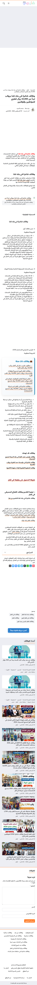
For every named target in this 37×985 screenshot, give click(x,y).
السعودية (13, 669)
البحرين (19, 669)
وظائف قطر (16, 531)
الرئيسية (33, 90)
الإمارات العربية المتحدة (29, 669)
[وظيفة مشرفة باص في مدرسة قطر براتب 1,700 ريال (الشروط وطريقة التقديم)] (18, 807)
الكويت (7, 669)
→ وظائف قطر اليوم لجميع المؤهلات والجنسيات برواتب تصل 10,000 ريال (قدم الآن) (18, 373)
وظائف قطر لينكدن (19, 517)
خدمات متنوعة (31, 702)
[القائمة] (8, 3)
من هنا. (10, 498)
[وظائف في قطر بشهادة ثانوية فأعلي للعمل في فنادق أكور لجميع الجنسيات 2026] (18, 715)
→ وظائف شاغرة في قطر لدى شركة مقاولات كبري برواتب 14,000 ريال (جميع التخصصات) (18, 388)
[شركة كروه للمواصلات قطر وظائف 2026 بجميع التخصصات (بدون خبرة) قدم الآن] (18, 784)
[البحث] (4, 3)
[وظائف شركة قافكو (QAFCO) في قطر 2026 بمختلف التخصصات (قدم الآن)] (18, 738)
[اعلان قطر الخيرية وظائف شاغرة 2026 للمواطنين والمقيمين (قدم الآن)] (18, 829)
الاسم (33, 907)
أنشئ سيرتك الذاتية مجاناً (18, 630)
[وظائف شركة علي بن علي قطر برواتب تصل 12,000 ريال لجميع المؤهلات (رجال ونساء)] (18, 761)
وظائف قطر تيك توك (28, 520)
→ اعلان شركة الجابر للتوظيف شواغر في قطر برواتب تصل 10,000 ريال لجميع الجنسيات (18, 381)
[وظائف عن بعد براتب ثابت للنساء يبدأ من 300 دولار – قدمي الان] (18, 659)
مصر (22, 672)
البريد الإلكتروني (30, 913)
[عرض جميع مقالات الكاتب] (33, 110)
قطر (28, 90)
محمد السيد (20, 108)
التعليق (32, 886)
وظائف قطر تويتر (29, 515)
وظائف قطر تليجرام (16, 515)
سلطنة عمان (31, 672)
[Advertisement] (18, 27)
